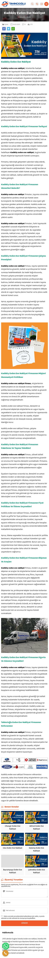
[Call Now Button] (5, 953)
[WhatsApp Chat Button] (5, 946)
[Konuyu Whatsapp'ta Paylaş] (13, 28)
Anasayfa (21, 17)
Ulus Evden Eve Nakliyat (12, 848)
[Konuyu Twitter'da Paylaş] (8, 28)
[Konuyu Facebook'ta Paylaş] (4, 28)
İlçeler (29, 17)
